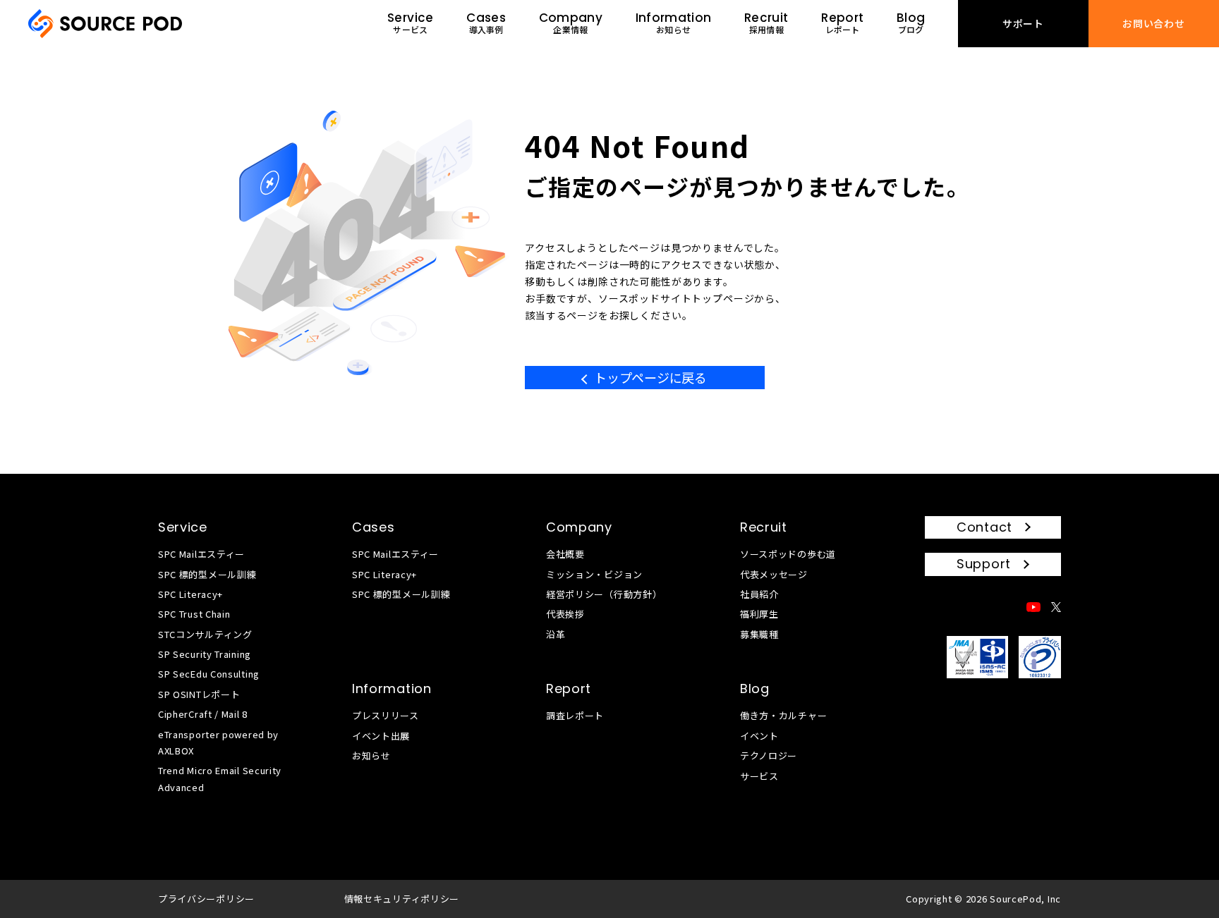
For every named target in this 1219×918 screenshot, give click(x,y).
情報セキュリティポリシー (401, 898)
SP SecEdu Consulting (209, 673)
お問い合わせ (1153, 23)
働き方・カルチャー (783, 715)
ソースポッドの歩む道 (788, 554)
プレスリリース (385, 715)
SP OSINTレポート (199, 694)
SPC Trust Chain (194, 613)
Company (579, 527)
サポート (1023, 23)
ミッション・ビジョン (594, 574)
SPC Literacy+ (190, 594)
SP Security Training (204, 654)
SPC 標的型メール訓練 (207, 574)
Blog (755, 688)
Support (984, 564)
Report (568, 688)
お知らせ (371, 755)
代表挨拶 (565, 613)
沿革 (555, 634)
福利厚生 (759, 613)
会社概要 (565, 554)
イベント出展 (381, 735)
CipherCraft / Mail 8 (203, 714)
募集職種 (759, 634)
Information (392, 688)
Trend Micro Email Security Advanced (219, 778)
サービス (759, 776)
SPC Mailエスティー (201, 554)
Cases (373, 527)
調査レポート (575, 715)
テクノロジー (768, 755)
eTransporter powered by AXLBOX (218, 742)
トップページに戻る (650, 377)
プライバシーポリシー (206, 898)
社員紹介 (759, 594)
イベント (759, 735)
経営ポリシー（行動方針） (604, 594)
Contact (984, 527)
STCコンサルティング (205, 634)
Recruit (763, 527)
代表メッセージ (774, 574)
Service (182, 527)
